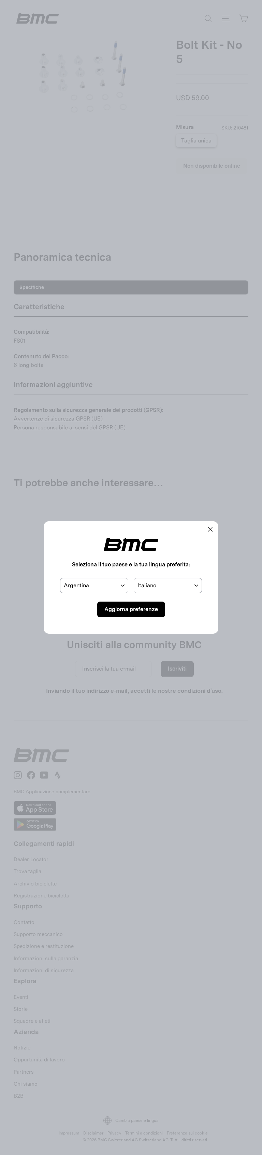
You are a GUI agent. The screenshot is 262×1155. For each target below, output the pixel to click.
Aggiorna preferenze (131, 609)
